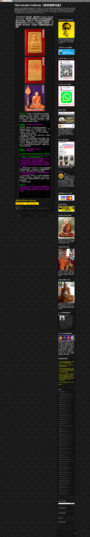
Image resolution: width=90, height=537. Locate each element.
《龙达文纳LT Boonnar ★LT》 (64, 439)
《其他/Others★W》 (62, 433)
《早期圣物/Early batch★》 (30, 208)
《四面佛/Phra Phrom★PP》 (64, 437)
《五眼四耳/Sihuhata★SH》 (64, 483)
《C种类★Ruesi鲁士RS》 (63, 444)
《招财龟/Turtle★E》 (62, 423)
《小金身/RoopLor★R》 (63, 417)
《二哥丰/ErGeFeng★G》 (63, 478)
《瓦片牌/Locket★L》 (62, 419)
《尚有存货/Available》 (63, 415)
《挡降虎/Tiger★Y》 (62, 455)
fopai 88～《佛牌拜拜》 (65, 315)
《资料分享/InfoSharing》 (41, 208)
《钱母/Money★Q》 (62, 446)
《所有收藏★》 (22, 208)
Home (35, 215)
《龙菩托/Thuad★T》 (62, 400)
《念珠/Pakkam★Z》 (62, 491)
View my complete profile (63, 189)
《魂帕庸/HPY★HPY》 (63, 429)
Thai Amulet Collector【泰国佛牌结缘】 (38, 5)
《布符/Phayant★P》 (62, 413)
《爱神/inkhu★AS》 (62, 485)
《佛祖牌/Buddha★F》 (63, 404)
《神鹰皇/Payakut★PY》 (63, 487)
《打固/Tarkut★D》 (62, 402)
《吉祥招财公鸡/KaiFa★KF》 (64, 459)
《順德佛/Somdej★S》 (63, 406)
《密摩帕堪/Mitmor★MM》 (63, 480)
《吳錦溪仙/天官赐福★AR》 (64, 468)
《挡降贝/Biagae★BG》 (63, 457)
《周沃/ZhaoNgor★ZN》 (63, 489)
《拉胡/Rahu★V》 (62, 450)
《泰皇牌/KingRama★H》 (63, 474)
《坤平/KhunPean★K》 (63, 410)
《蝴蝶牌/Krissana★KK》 (63, 472)
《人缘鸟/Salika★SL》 (63, 476)
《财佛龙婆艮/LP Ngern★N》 (64, 435)
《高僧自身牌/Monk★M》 (63, 393)
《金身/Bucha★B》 (62, 465)
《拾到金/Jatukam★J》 (63, 421)
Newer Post (18, 215)
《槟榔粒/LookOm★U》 (63, 442)
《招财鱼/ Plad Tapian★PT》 (64, 448)
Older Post (51, 215)
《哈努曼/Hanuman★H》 (63, 431)
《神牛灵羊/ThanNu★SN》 (64, 452)
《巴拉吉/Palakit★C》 (62, 463)
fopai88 (67, 173)
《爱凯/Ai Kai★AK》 (62, 470)
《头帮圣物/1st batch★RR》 (64, 395)
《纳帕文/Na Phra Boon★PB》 (64, 461)
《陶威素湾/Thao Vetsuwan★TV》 (65, 426)
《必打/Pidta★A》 (62, 408)
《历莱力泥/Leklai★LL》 (63, 493)
